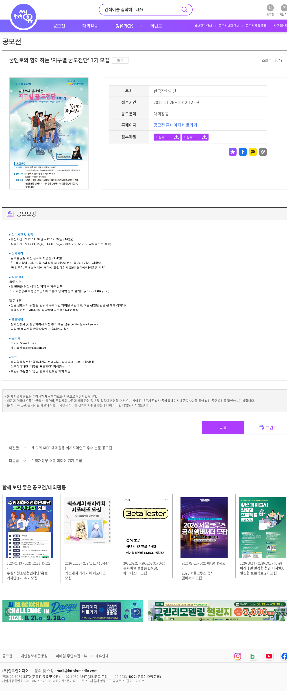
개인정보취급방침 (34, 655)
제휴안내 (102, 655)
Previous (7, 612)
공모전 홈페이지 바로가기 (175, 125)
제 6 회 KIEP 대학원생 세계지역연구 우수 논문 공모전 (71, 448)
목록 (223, 428)
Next (138, 612)
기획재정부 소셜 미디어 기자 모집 (56, 461)
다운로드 (161, 137)
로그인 (270, 14)
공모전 (7, 655)
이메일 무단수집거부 (71, 655)
